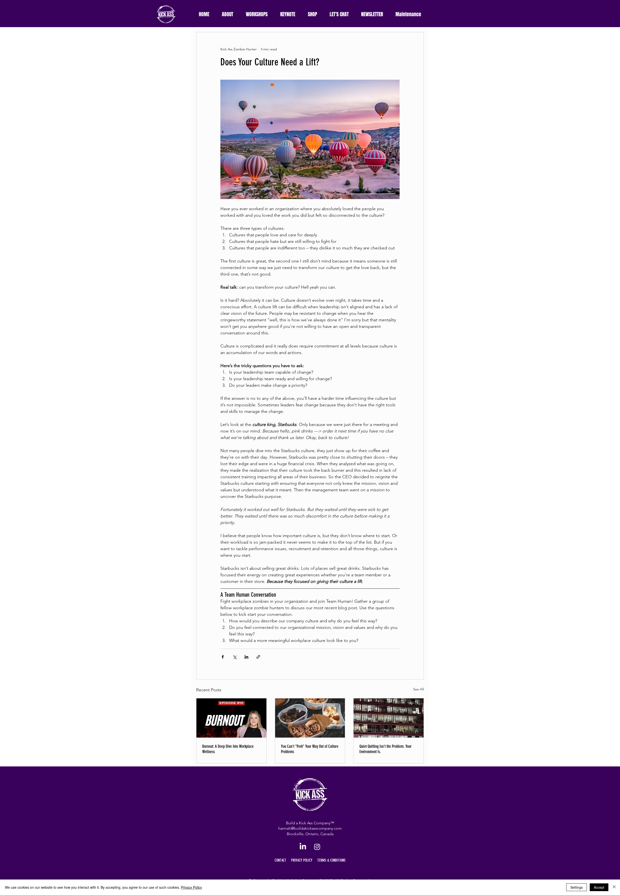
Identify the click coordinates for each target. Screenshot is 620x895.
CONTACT (280, 860)
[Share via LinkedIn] (246, 657)
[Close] (614, 887)
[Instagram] (317, 847)
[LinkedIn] (303, 847)
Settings (576, 887)
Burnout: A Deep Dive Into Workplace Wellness (228, 749)
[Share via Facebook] (222, 657)
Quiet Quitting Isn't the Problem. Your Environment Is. (385, 749)
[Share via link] (258, 657)
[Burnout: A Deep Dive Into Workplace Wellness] (231, 718)
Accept (599, 887)
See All (418, 689)
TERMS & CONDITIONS (331, 860)
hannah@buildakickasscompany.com (310, 828)
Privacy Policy (191, 887)
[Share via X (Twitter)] (234, 657)
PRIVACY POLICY (301, 860)
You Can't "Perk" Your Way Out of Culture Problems (309, 749)
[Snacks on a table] (310, 718)
